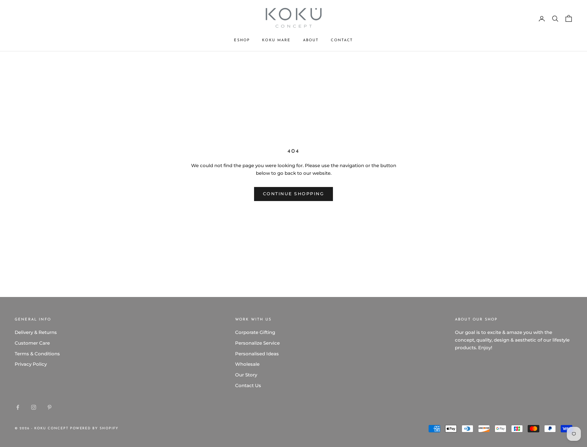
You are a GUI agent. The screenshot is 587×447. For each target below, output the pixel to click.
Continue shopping (293, 193)
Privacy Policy (31, 364)
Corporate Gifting (255, 332)
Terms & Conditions (37, 354)
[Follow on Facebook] (18, 407)
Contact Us (248, 385)
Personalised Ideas (257, 354)
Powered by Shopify (94, 428)
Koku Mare (276, 40)
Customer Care (32, 343)
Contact (342, 40)
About (311, 40)
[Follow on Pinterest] (49, 407)
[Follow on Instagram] (34, 407)
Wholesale (247, 364)
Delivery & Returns (36, 332)
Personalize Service (257, 343)
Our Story (246, 375)
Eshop (242, 40)
